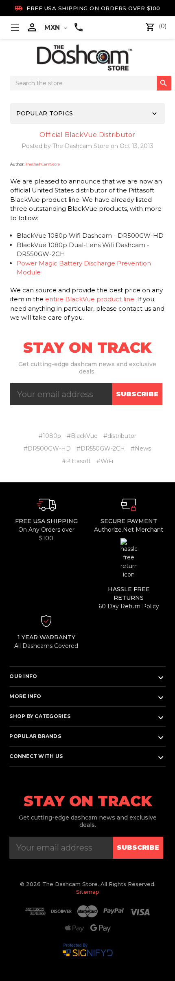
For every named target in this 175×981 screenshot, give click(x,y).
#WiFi (104, 461)
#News (141, 448)
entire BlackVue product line (89, 299)
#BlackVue (82, 436)
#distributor (119, 436)
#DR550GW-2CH (101, 448)
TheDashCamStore (42, 164)
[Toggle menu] (15, 27)
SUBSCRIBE (137, 394)
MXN (53, 27)
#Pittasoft (76, 461)
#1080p (50, 436)
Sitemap (87, 891)
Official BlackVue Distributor (87, 135)
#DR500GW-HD (47, 448)
